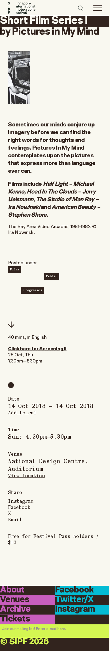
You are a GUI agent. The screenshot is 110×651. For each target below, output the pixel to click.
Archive (15, 609)
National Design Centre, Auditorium (48, 464)
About (12, 590)
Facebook (19, 507)
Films (14, 269)
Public (51, 276)
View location (26, 475)
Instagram (20, 501)
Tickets (15, 619)
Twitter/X (74, 599)
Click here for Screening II (37, 348)
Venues (14, 599)
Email (15, 519)
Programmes (32, 289)
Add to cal (22, 412)
